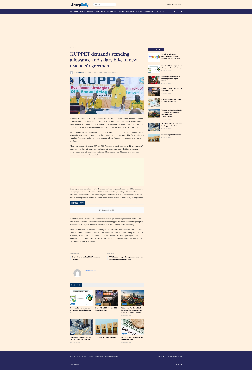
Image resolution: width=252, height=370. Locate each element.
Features (139, 11)
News (82, 11)
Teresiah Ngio (80, 72)
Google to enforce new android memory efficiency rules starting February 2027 (170, 56)
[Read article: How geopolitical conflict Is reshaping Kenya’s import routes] (154, 80)
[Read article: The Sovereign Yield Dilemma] (106, 327)
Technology (111, 11)
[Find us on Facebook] (174, 11)
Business (90, 11)
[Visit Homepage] (80, 4)
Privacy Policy (99, 356)
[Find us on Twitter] (178, 11)
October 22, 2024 (91, 72)
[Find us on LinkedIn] (181, 11)
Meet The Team (82, 356)
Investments (100, 11)
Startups (121, 11)
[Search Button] (114, 4)
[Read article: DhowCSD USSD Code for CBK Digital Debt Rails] (106, 298)
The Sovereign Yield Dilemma (105, 337)
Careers (91, 356)
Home (76, 11)
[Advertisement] (126, 31)
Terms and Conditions (111, 356)
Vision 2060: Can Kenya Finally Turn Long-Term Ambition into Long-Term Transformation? (131, 310)
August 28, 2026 (100, 313)
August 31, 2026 (75, 313)
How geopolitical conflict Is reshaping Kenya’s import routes (170, 79)
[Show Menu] (71, 11)
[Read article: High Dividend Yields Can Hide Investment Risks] (132, 327)
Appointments (149, 11)
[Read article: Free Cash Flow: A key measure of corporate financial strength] (81, 298)
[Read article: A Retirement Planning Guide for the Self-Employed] (154, 102)
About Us (160, 11)
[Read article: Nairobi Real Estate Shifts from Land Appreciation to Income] (81, 327)
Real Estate (130, 11)
